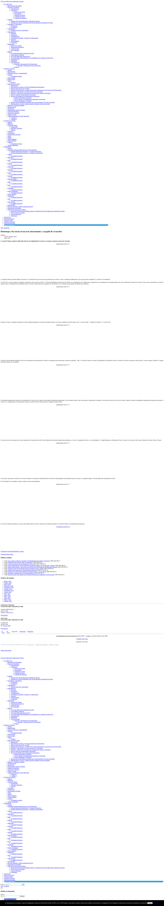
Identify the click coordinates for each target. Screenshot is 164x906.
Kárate (9, 173)
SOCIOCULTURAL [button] (10, 120)
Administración (15, 36)
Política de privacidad (41, 644)
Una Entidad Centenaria (17, 55)
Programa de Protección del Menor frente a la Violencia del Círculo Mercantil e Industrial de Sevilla (38, 211)
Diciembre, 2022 (8, 586)
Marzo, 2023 (7, 581)
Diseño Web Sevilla (6, 650)
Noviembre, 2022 (9, 587)
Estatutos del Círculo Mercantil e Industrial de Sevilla (25, 21)
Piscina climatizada (13, 191)
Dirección (13, 33)
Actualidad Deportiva (17, 156)
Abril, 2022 (7, 598)
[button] (5, 228)
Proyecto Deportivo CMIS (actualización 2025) (20, 206)
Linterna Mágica (12, 140)
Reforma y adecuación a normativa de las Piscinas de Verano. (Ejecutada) (30, 93)
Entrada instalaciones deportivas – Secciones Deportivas (26, 151)
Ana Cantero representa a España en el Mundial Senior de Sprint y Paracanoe (29, 561)
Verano (9, 81)
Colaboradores (11, 29)
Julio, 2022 (7, 593)
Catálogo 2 (14, 119)
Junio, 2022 (7, 595)
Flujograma (14, 216)
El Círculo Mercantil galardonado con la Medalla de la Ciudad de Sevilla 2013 (32, 58)
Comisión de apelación (20, 18)
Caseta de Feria (15, 48)
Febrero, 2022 (8, 601)
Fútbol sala (10, 166)
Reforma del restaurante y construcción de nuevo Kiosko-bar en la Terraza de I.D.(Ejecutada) (36, 90)
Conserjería (14, 42)
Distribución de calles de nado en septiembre (20, 562)
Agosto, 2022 (7, 592)
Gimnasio (10, 170)
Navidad (10, 75)
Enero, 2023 (7, 584)
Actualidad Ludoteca (16, 143)
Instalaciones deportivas (17, 47)
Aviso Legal (31, 644)
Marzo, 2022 (7, 599)
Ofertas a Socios (12, 114)
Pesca (9, 185)
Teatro (9, 136)
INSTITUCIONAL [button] (9, 68)
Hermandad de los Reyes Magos (16, 110)
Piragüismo (11, 188)
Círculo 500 (11, 108)
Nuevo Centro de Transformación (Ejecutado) (23, 94)
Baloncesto (10, 157)
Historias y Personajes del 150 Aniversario (25, 64)
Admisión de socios (19, 15)
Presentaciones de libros (14, 134)
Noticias (16, 67)
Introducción (14, 85)
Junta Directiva (15, 9)
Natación (10, 176)
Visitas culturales (12, 139)
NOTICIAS (7, 217)
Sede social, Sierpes (16, 45)
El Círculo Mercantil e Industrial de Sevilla (22, 53)
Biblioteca (10, 124)
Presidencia (14, 35)
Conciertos (10, 131)
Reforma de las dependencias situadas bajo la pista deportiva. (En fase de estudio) (33, 102)
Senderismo (11, 196)
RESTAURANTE (9, 219)
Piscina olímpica (12, 194)
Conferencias (11, 133)
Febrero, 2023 (8, 583)
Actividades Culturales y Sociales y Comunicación (24, 38)
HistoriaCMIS (11, 71)
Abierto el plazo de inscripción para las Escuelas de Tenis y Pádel (25, 568)
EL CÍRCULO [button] (8, 4)
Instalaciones (11, 44)
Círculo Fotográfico (13, 145)
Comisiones (14, 10)
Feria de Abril (11, 79)
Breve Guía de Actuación (18, 212)
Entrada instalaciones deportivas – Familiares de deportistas (27, 153)
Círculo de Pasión (12, 125)
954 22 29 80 (6, 625)
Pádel (9, 182)
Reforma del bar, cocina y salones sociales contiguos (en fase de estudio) (30, 104)
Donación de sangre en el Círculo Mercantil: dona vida (23, 570)
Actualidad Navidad (16, 76)
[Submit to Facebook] (7, 551)
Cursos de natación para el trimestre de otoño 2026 (22, 564)
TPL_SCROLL (5, 886)
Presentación (14, 127)
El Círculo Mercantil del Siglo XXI (20, 56)
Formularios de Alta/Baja (14, 208)
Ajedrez (10, 154)
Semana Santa (11, 78)
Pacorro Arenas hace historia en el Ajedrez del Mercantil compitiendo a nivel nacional (31, 574)
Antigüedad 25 (15, 59)
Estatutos (10, 19)
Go (23, 884)
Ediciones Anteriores (16, 128)
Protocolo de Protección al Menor (17, 209)
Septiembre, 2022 (9, 590)
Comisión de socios (19, 16)
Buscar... (3, 884)
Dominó (10, 163)
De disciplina (17, 13)
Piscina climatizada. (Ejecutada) (22, 101)
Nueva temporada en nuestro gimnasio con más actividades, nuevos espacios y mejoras (31, 565)
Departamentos (12, 32)
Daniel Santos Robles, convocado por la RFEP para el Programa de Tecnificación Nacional (32, 567)
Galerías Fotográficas (13, 111)
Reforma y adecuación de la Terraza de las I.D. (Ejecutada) (27, 91)
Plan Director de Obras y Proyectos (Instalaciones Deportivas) (27, 87)
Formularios (14, 25)
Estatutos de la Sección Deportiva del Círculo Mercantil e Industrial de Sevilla (32, 22)
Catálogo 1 (14, 117)
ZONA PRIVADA (10, 225)
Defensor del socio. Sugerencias (19, 30)
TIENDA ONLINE (9, 222)
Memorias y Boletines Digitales (16, 105)
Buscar (2, 894)
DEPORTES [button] (7, 147)
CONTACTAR (8, 220)
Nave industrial (15, 50)
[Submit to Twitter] (18, 551)
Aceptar (150, 903)
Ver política (156, 903)
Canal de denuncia (16, 214)
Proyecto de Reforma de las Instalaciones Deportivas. (25, 96)
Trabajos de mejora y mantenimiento (17, 73)
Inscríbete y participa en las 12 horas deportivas (21, 573)
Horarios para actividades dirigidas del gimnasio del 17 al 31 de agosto (27, 571)
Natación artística (12, 179)
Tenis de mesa (11, 202)
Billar (9, 160)
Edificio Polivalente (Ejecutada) (22, 98)
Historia (10, 52)
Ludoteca (10, 142)
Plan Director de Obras (14, 84)
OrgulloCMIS (11, 205)
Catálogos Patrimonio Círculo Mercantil (18, 116)
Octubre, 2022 (8, 589)
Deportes (13, 39)
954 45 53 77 (9, 612)
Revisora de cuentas (19, 12)
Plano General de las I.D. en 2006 (20, 88)
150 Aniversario (15, 62)
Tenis (9, 199)
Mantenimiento (15, 41)
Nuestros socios (12, 107)
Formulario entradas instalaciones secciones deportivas (22, 150)
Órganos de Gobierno (13, 7)
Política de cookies (54, 644)
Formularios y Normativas (15, 24)
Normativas (14, 27)
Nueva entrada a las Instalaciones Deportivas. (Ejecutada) (29, 99)
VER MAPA (4, 615)
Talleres (10, 137)
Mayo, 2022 (7, 596)
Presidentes (14, 61)
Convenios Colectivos (13, 113)
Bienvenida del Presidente (15, 6)
